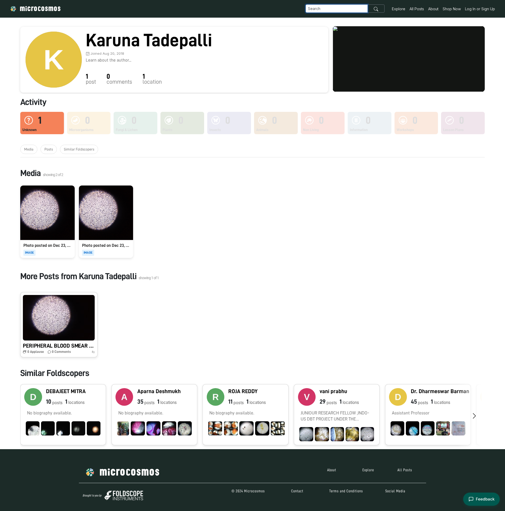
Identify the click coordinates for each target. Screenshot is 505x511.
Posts (48, 149)
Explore (398, 9)
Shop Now (452, 9)
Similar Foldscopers (79, 149)
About (433, 9)
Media (28, 149)
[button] (59, 324)
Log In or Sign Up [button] (480, 9)
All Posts (417, 9)
